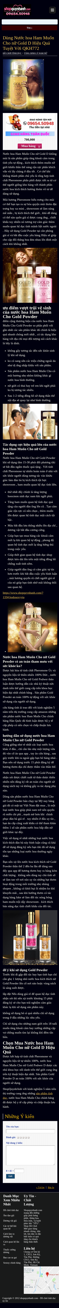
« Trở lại (40, 1187)
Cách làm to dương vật (8, 1235)
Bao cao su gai (10, 1257)
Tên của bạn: (12, 1126)
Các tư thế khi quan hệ (9, 1227)
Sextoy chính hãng (11, 1263)
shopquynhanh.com (29, 1298)
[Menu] (52, 10)
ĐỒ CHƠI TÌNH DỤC (12, 53)
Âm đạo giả (8, 1215)
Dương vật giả (10, 1221)
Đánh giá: (11, 1137)
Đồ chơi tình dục (11, 1210)
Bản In (51, 1187)
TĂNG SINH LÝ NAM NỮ (35, 53)
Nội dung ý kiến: (14, 1143)
